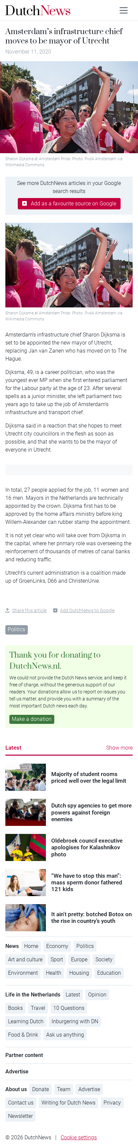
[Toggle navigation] (124, 10)
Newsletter (20, 1116)
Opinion (97, 994)
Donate (40, 1089)
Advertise (89, 1089)
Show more (119, 748)
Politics (16, 629)
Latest (13, 747)
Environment (23, 973)
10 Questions (68, 1008)
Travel (38, 1008)
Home (31, 946)
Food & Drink (23, 1035)
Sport (57, 959)
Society (104, 959)
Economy (57, 946)
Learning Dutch (26, 1021)
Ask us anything (65, 1035)
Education (109, 973)
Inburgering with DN (75, 1021)
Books (15, 1008)
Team (63, 1089)
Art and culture (25, 959)
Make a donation (32, 719)
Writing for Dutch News (68, 1103)
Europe (79, 959)
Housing (79, 973)
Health (53, 973)
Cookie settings (79, 1137)
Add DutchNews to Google (87, 610)
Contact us (20, 1103)
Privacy (112, 1103)
